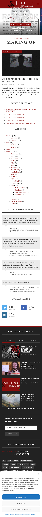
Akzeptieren (21, 497)
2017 (9, 461)
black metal (23, 464)
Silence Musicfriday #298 (15, 120)
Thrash (13, 203)
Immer (33, 340)
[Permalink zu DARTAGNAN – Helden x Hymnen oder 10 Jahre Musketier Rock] (6, 229)
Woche (8, 340)
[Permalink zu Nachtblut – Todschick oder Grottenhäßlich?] (6, 289)
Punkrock (18, 194)
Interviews (14, 138)
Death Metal (14, 158)
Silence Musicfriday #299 (15, 117)
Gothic (13, 165)
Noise (12, 174)
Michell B (13, 228)
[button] (39, 474)
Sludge (13, 197)
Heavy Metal (15, 170)
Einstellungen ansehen (21, 509)
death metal (15, 467)
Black (13, 464)
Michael (13, 273)
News (28, 24)
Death (5, 467)
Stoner (13, 199)
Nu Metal (14, 176)
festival (25, 471)
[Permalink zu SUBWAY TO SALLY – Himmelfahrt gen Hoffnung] (6, 253)
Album (15, 461)
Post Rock (18, 190)
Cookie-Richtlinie (9, 514)
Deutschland (28, 467)
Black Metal (14, 154)
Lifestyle (18, 52)
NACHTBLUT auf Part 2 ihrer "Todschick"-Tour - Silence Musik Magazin (24, 289)
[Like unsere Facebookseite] (24, 307)
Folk (12, 163)
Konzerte (13, 147)
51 (36, 368)
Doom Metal (14, 471)
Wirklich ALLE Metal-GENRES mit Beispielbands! (30, 364)
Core (12, 156)
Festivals (14, 24)
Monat (21, 340)
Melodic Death (15, 172)
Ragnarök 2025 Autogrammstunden (20, 29)
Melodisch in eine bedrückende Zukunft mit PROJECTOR (21, 110)
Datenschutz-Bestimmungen (22, 514)
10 (33, 400)
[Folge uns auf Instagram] (4, 315)
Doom (13, 161)
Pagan (12, 179)
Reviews (8, 152)
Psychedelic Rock (20, 192)
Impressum (34, 514)
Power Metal (15, 181)
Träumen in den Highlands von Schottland (27, 396)
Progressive (14, 183)
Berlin (5, 464)
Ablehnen (21, 503)
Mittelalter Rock (20, 188)
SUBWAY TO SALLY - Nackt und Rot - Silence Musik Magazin (22, 252)
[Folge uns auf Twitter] (4, 307)
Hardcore (13, 167)
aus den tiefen (26, 461)
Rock (12, 185)
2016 (4, 461)
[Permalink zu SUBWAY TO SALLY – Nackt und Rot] (6, 274)
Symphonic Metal (16, 201)
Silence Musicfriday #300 (15, 114)
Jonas (5, 84)
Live (22, 24)
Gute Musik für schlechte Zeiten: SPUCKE (21, 123)
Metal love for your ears (9, 451)
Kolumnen (7, 52)
